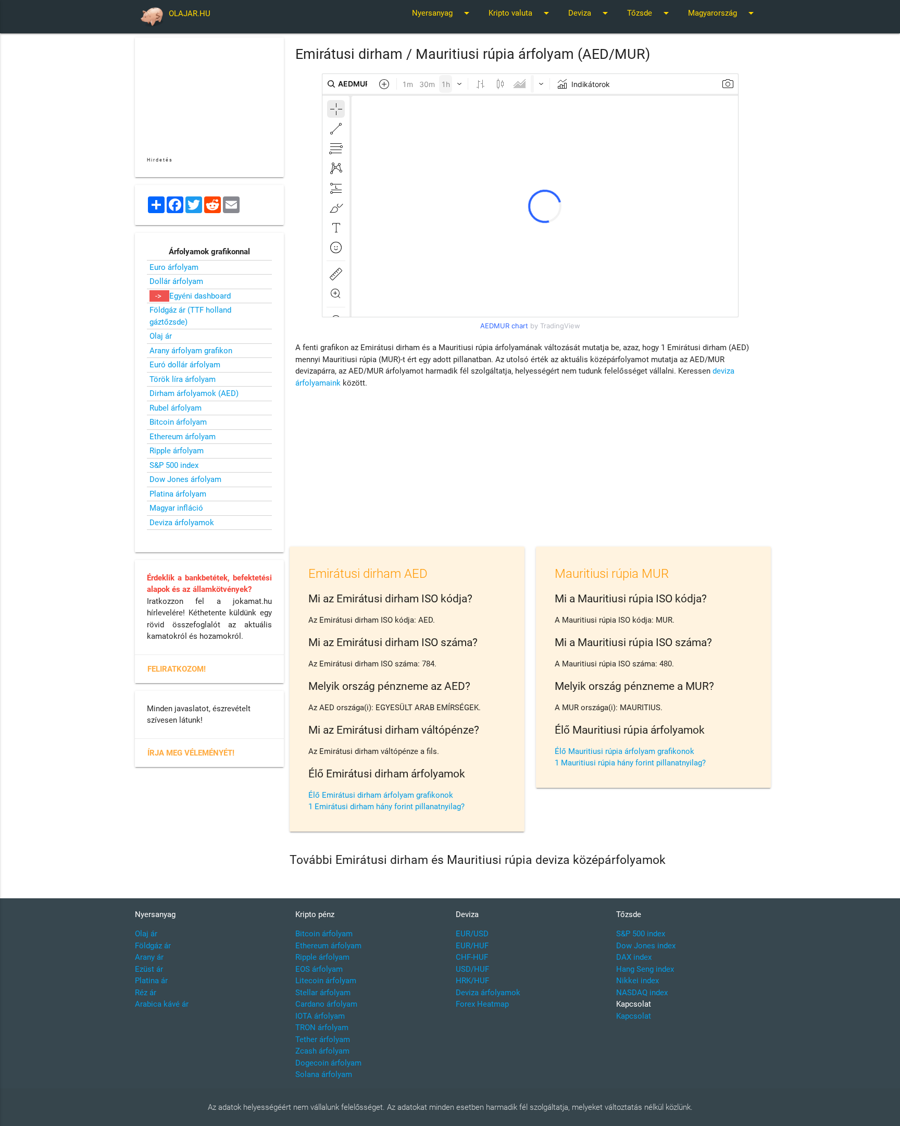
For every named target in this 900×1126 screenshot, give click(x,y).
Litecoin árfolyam (325, 980)
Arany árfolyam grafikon (190, 350)
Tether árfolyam (322, 1039)
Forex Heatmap (482, 1004)
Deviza (589, 13)
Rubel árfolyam (175, 408)
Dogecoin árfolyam (328, 1063)
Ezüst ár (149, 969)
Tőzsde (649, 13)
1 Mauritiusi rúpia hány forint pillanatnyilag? (630, 763)
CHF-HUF (472, 957)
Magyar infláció (176, 508)
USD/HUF (472, 969)
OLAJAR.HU (189, 13)
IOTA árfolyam (320, 1016)
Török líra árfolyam (182, 379)
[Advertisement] (530, 469)
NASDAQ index (642, 992)
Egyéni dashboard (200, 296)
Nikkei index (637, 980)
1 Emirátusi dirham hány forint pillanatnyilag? (386, 806)
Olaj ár (160, 336)
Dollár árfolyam (176, 281)
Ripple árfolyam (176, 450)
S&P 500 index (173, 465)
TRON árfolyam (321, 1027)
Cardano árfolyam (326, 1004)
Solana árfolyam (323, 1074)
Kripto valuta (521, 13)
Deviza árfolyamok (181, 522)
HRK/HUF (472, 980)
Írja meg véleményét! (190, 753)
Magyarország (722, 13)
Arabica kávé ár (162, 1004)
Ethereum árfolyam (182, 436)
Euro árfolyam (173, 267)
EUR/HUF (472, 945)
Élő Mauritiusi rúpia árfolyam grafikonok (624, 751)
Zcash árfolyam (322, 1051)
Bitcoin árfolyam (178, 422)
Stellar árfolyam (323, 992)
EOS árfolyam (319, 969)
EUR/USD (472, 933)
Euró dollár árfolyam (184, 364)
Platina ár (151, 980)
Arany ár (149, 957)
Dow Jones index (646, 945)
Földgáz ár (153, 945)
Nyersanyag (442, 13)
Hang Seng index (645, 969)
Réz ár (145, 992)
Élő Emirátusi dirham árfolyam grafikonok (380, 795)
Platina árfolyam (177, 494)
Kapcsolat (633, 1016)
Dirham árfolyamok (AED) (194, 393)
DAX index (634, 957)
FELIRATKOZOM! (176, 669)
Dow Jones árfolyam (185, 479)
